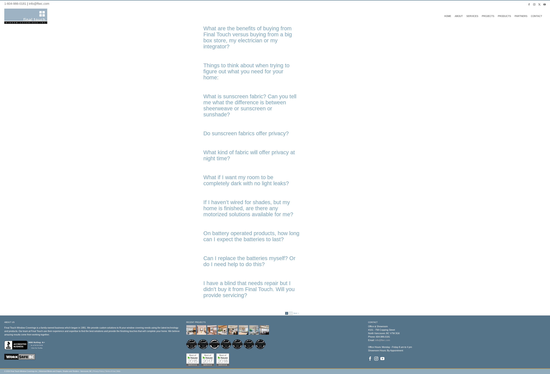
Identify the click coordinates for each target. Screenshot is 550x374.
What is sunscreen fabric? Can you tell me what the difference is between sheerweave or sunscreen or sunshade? (249, 105)
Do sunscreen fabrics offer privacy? (246, 133)
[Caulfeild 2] (264, 330)
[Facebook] (370, 359)
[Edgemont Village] (243, 330)
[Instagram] (376, 359)
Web (118, 371)
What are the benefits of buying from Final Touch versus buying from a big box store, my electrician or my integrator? (247, 37)
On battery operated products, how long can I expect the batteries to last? (251, 236)
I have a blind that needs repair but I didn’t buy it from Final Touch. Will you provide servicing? (249, 289)
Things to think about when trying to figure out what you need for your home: (246, 71)
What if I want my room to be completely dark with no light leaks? (246, 180)
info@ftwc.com (39, 3)
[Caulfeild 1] (233, 330)
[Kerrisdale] (202, 330)
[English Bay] (212, 330)
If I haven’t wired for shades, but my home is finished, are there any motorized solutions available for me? (248, 208)
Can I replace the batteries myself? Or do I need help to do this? (249, 261)
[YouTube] (382, 359)
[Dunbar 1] (191, 330)
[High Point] (222, 330)
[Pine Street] (254, 330)
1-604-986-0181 (15, 3)
